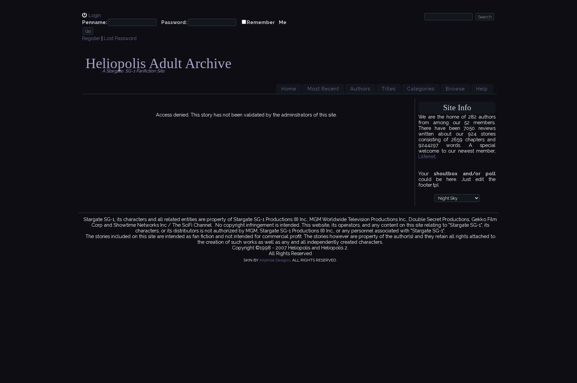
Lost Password (120, 38)
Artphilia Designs (274, 260)
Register (91, 38)
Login (94, 15)
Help (482, 88)
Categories (420, 88)
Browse (455, 88)
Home (288, 88)
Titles (389, 88)
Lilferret (426, 156)
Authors (360, 88)
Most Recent (323, 88)
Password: (174, 22)
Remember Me (266, 22)
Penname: (94, 22)
